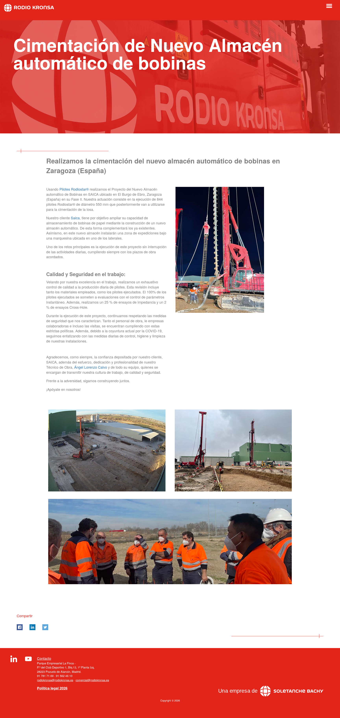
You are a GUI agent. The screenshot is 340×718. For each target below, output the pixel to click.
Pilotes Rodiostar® (74, 189)
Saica (75, 217)
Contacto (44, 658)
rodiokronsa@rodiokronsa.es (55, 680)
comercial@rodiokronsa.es (92, 680)
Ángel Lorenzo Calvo (90, 367)
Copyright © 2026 (170, 700)
